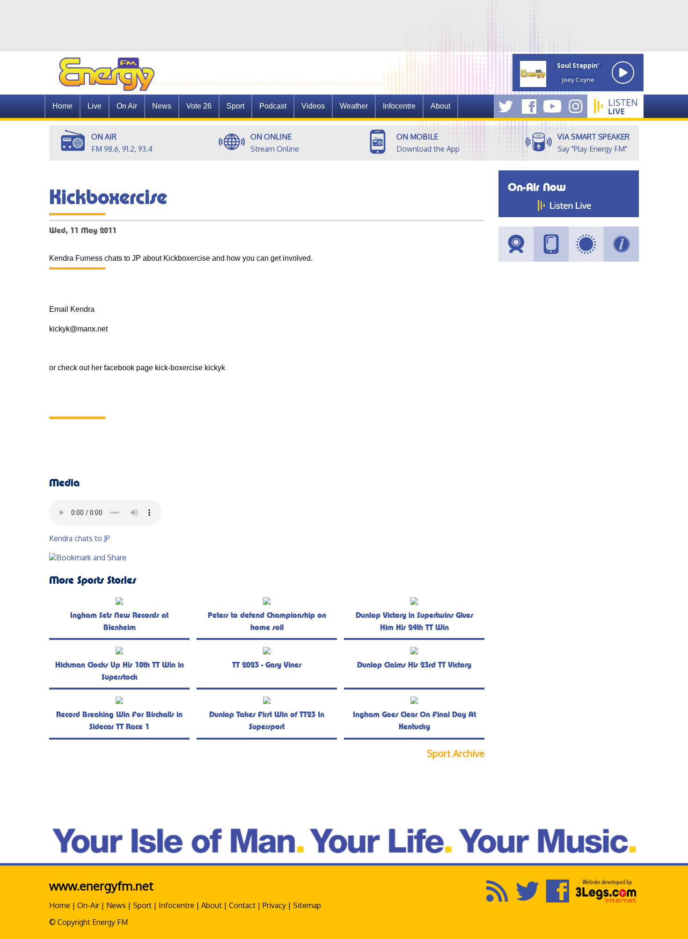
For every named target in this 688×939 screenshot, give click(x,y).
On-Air (88, 905)
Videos (313, 106)
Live (95, 106)
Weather (354, 106)
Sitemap (307, 905)
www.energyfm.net (101, 885)
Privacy (274, 905)
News (161, 106)
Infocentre (176, 905)
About (211, 905)
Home (62, 106)
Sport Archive (455, 753)
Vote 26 (199, 106)
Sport (235, 106)
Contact (242, 905)
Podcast (272, 106)
